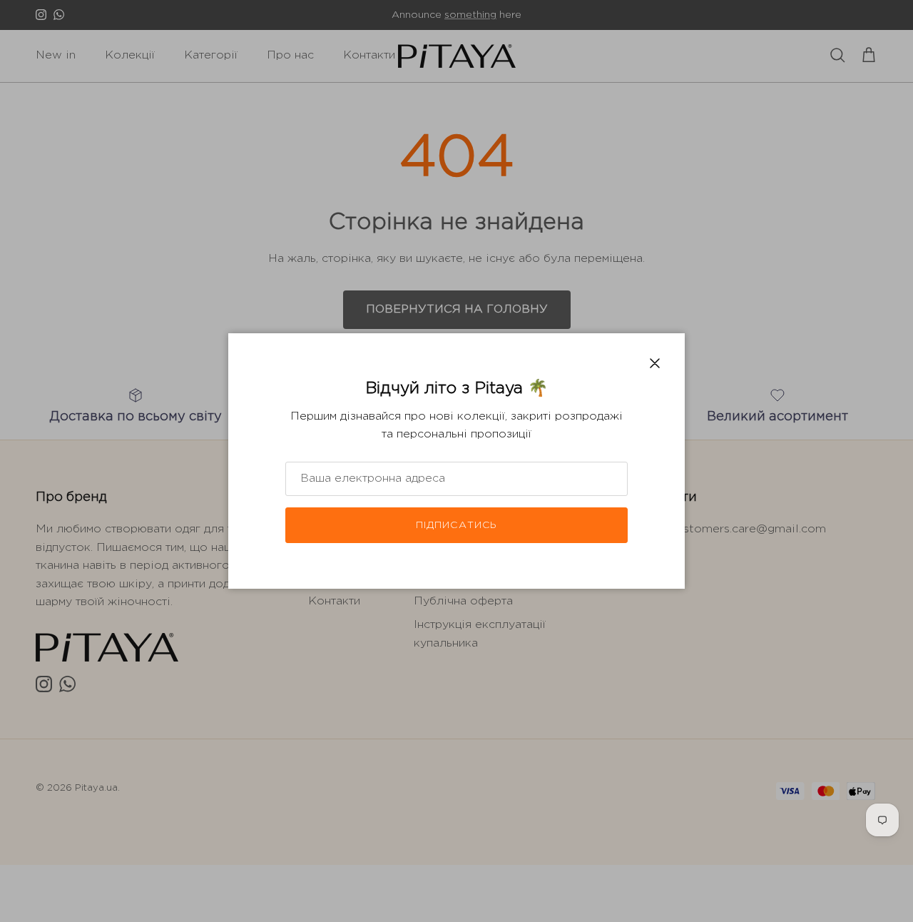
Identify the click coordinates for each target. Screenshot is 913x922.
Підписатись (456, 525)
